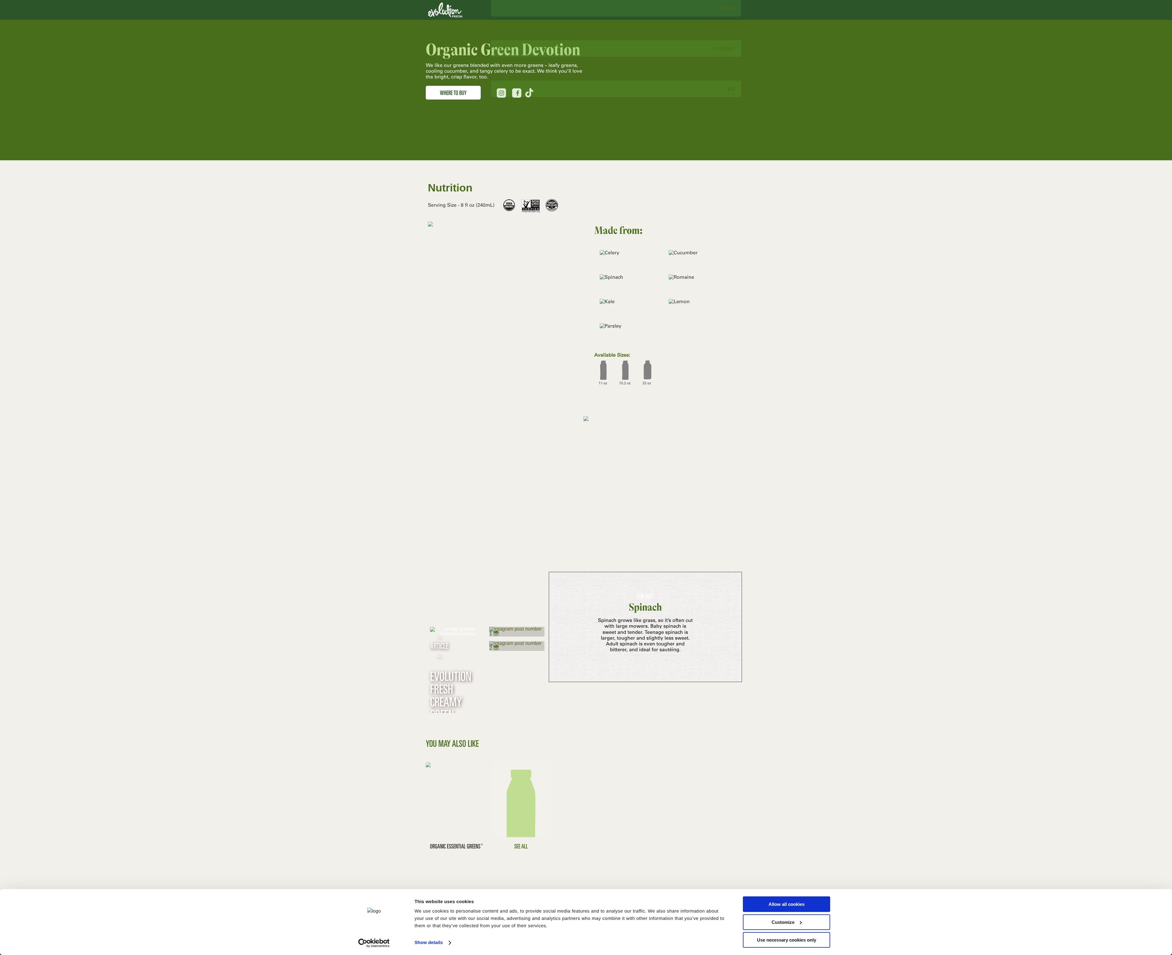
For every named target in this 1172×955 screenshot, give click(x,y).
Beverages (726, 8)
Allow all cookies (787, 904)
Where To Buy (724, 28)
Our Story (727, 69)
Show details (428, 942)
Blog (731, 89)
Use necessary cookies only (786, 939)
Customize (783, 922)
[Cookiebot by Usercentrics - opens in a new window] (374, 943)
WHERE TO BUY (453, 92)
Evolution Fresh (445, 10)
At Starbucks (724, 48)
